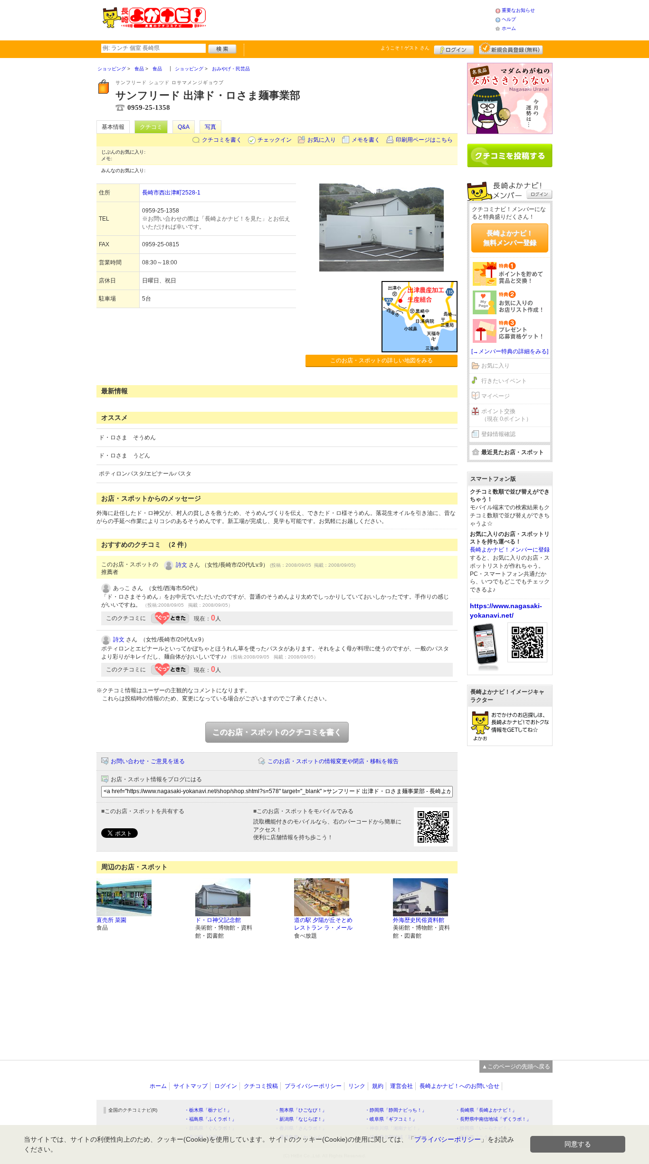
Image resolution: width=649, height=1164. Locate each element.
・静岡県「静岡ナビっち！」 (396, 1110)
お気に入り (321, 139)
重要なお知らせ (518, 10)
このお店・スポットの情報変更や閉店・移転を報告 (333, 761)
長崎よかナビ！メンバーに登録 (510, 549)
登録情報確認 (498, 434)
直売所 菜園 (111, 920)
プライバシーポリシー (313, 1086)
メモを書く (366, 139)
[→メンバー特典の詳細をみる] (509, 351)
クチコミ (151, 127)
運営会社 (401, 1086)
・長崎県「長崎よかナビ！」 (486, 1110)
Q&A (184, 127)
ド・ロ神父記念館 (218, 920)
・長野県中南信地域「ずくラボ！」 (493, 1119)
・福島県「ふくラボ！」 (210, 1119)
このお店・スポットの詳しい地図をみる (381, 360)
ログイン (454, 48)
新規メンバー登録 (511, 48)
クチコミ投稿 (261, 1086)
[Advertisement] (350, 19)
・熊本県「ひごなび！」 (301, 1110)
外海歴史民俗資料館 (418, 920)
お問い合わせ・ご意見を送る (148, 761)
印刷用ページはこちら (424, 139)
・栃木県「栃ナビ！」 (208, 1110)
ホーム (509, 28)
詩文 (181, 565)
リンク (356, 1086)
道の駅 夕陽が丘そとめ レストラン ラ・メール (323, 924)
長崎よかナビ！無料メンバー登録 (509, 237)
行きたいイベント (504, 381)
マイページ (495, 396)
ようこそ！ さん (405, 47)
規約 (377, 1086)
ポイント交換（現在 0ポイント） (506, 415)
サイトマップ (190, 1086)
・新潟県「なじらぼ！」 (301, 1119)
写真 (210, 127)
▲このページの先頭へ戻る (516, 1066)
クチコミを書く (222, 139)
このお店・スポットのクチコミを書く (277, 732)
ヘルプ (509, 19)
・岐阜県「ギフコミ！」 (391, 1119)
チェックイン (275, 139)
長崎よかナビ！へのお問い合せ (459, 1086)
